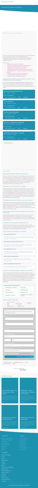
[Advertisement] (19, 22)
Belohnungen (23, 441)
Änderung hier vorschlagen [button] (8, 309)
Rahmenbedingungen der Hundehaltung (16, 193)
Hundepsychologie (24, 292)
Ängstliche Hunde (24, 438)
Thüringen (3, 481)
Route (19, 97)
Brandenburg (4, 460)
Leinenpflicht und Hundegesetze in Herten (16, 68)
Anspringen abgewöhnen (7, 438)
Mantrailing (4, 446)
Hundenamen (23, 444)
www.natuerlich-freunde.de (10, 116)
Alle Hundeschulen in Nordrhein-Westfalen (27, 295)
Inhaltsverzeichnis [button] (6, 62)
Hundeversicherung (19, 276)
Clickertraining (5, 443)
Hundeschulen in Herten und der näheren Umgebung (19, 65)
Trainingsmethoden (19, 82)
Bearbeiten (25, 97)
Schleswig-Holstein (5, 479)
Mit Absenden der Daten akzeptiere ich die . (18, 353)
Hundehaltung (23, 443)
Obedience (3, 447)
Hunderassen (23, 446)
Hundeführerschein (9, 216)
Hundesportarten (11, 206)
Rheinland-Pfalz (5, 472)
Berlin (2, 458)
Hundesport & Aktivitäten (10, 295)
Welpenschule (13, 59)
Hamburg (3, 463)
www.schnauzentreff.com (10, 95)
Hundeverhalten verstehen (15, 181)
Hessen (3, 465)
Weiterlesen (4, 427)
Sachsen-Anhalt (5, 477)
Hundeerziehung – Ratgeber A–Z (11, 287)
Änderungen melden (19, 356)
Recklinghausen (10, 302)
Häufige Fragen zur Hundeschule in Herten (17, 74)
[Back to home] (7, 2)
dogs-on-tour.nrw (9, 126)
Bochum (29, 303)
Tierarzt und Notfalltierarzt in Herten (16, 76)
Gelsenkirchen (10, 306)
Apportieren (4, 441)
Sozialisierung (16, 228)
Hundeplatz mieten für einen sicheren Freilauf (17, 73)
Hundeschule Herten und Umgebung (15, 64)
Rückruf (3, 449)
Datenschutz (27, 485)
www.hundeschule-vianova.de (11, 105)
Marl (8, 303)
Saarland (3, 474)
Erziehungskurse (23, 56)
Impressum (21, 485)
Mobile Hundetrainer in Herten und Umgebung (17, 66)
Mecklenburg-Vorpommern (7, 467)
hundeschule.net (14, 485)
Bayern (3, 456)
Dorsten (29, 302)
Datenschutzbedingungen (25, 353)
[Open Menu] (36, 2)
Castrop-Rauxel (20, 306)
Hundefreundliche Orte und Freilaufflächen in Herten (19, 69)
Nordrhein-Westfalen (6, 470)
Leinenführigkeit (5, 444)
